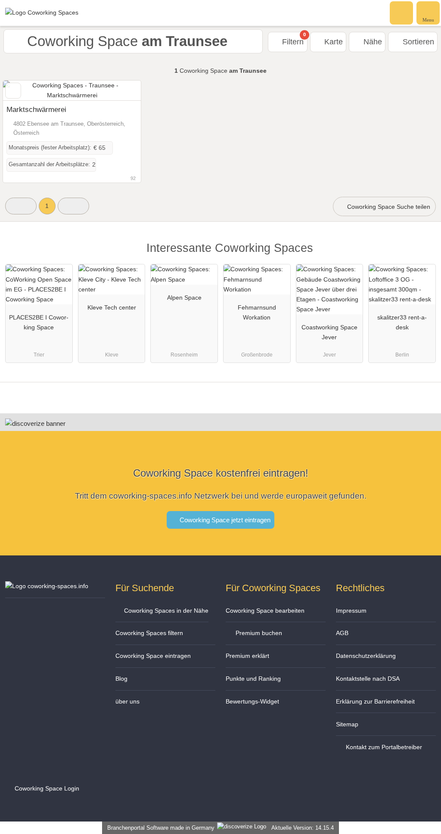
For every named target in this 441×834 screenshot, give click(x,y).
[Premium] (423, 255)
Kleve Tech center (111, 307)
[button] (21, 206)
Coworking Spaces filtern (149, 632)
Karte (332, 41)
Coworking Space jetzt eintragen (224, 520)
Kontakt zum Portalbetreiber (383, 747)
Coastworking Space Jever (329, 332)
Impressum (351, 610)
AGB (342, 632)
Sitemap (347, 724)
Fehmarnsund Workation (257, 312)
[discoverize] (35, 423)
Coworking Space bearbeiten (265, 610)
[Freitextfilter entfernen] (402, 12)
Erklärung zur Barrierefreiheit (375, 701)
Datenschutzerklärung (366, 655)
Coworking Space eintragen (153, 655)
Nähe (371, 41)
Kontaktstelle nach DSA (368, 678)
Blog (121, 678)
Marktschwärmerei (36, 109)
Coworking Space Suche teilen (387, 206)
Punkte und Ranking (253, 678)
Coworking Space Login (46, 788)
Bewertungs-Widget (252, 701)
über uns (127, 701)
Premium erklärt (247, 655)
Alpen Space (184, 297)
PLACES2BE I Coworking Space (38, 322)
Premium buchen (258, 632)
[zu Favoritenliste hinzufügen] (13, 91)
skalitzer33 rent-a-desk (402, 322)
